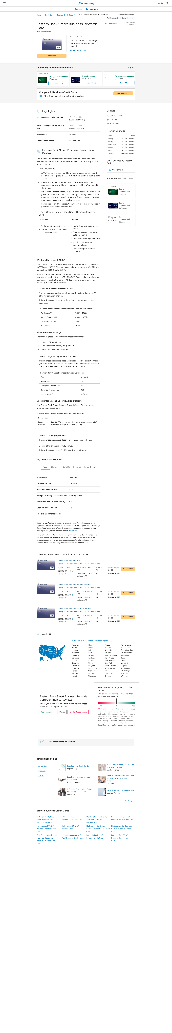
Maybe (62, 712)
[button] (131, 18)
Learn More (58, 83)
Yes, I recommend (48, 712)
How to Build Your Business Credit (120, 790)
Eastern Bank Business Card (69, 560)
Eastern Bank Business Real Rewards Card (74, 608)
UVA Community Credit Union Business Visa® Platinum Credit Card (46, 820)
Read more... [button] (73, 531)
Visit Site (113, 120)
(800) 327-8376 (116, 116)
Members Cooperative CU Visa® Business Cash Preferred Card (96, 820)
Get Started (51, 56)
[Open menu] (4, 3)
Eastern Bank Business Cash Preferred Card (75, 584)
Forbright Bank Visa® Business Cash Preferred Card (120, 838)
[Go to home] (86, 3)
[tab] (47, 765)
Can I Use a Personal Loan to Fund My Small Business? (120, 766)
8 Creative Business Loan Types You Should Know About (79, 790)
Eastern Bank (46, 32)
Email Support (115, 123)
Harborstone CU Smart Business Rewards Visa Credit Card (98, 829)
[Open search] (167, 3)
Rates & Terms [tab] (90, 467)
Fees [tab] (45, 467)
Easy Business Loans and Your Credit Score (78, 778)
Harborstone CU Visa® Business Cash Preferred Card (46, 829)
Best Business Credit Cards (78, 766)
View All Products (123, 93)
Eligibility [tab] (55, 467)
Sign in (160, 3)
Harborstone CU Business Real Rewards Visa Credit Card (121, 829)
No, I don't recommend (78, 712)
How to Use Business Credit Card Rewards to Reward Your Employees (120, 778)
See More (128, 801)
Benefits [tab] (66, 467)
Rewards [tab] (77, 467)
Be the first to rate (92, 564)
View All (131, 68)
